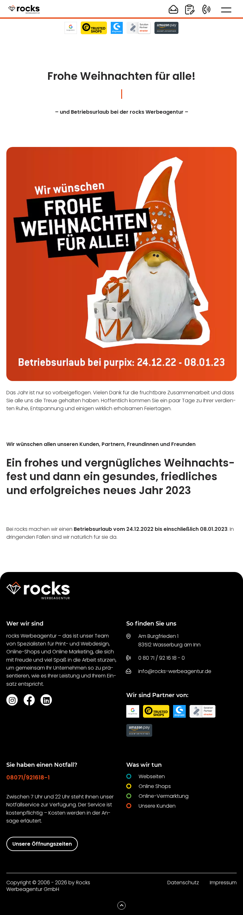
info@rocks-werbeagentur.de (174, 671)
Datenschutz (183, 882)
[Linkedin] (46, 700)
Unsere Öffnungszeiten (42, 844)
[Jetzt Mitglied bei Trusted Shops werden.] (94, 28)
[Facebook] (29, 700)
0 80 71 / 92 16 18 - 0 (161, 658)
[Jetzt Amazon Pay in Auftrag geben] (166, 28)
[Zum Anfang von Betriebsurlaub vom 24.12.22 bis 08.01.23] (121, 905)
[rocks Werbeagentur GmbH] (24, 9)
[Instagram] (12, 700)
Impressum (223, 882)
